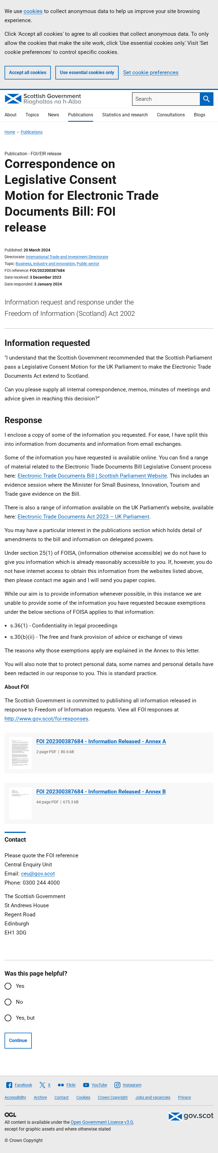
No (19, 1002)
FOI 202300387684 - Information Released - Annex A (101, 741)
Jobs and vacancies (152, 1097)
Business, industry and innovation (45, 263)
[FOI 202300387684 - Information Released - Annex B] (20, 803)
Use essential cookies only (87, 72)
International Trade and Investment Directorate (67, 257)
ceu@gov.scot (38, 873)
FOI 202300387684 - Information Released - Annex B (101, 791)
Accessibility (15, 1097)
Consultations (171, 114)
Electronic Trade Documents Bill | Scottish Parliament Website (92, 475)
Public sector (88, 263)
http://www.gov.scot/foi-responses (46, 718)
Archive (40, 1097)
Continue (18, 1040)
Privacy (184, 1097)
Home (10, 132)
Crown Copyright (113, 1097)
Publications (80, 114)
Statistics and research (125, 114)
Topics (32, 114)
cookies (33, 11)
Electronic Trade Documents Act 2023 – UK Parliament (83, 516)
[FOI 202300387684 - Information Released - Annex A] (20, 753)
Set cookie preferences (151, 72)
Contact (61, 1097)
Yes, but (25, 1018)
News (53, 114)
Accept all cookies (27, 72)
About (10, 114)
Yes (20, 986)
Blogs (199, 114)
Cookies (83, 1097)
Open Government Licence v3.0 (102, 1122)
